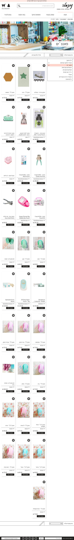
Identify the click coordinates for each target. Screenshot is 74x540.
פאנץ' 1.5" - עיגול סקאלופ (40, 425)
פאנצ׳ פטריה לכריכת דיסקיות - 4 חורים (9, 134)
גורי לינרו (41, 95)
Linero (26, 137)
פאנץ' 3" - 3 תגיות (25, 425)
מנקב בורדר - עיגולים (39, 92)
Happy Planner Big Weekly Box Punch (24, 217)
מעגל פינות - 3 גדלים (9, 175)
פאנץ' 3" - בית (41, 384)
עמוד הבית (70, 19)
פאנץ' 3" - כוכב (26, 92)
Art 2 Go (26, 95)
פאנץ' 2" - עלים (26, 384)
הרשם (41, 531)
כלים (57, 19)
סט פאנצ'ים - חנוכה (9, 259)
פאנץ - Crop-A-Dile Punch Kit (40, 217)
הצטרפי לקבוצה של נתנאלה (11, 531)
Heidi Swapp (40, 303)
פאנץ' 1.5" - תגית (9, 425)
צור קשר (3, 537)
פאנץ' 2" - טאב (41, 259)
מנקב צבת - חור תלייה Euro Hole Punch (8, 217)
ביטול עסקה (9, 537)
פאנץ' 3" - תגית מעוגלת (39, 509)
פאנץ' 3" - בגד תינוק (24, 342)
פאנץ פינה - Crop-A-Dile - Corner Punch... (39, 134)
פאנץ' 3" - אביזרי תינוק (8, 342)
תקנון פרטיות (21, 537)
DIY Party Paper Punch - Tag (25, 300)
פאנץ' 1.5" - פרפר (40, 467)
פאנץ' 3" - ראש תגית (9, 467)
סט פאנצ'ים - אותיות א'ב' (9, 383)
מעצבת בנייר (63, 19)
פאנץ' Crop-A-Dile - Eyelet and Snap (39, 175)
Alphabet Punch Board (9, 300)
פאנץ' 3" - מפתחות (40, 342)
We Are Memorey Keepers (38, 137)
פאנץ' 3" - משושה (9, 92)
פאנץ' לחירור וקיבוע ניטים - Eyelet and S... (24, 134)
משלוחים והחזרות (52, 537)
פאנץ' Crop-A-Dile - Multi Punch (24, 175)
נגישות (15, 537)
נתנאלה (11, 137)
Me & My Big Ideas (24, 220)
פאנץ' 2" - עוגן (26, 259)
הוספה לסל (41, 100)
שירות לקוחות (69, 537)
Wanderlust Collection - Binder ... (39, 300)
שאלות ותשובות (61, 537)
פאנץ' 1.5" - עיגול (25, 467)
